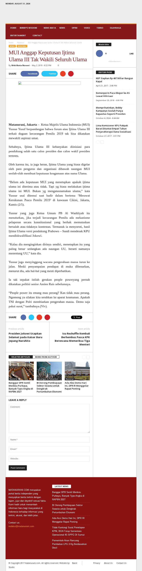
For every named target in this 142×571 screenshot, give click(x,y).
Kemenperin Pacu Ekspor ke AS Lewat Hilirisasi (113, 94)
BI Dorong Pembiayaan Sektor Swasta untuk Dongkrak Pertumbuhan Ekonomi (49, 387)
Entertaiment (18, 35)
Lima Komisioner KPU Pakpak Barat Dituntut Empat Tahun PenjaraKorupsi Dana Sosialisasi (113, 128)
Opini (74, 27)
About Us (108, 563)
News (62, 27)
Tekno (99, 27)
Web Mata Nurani (20, 65)
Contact (37, 35)
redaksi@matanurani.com (21, 526)
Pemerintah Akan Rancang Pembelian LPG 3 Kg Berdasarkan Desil (69, 544)
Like (132, 53)
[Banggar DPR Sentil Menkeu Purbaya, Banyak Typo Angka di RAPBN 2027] (21, 371)
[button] (131, 31)
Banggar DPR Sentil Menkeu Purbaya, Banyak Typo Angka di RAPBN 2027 (21, 387)
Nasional (22, 46)
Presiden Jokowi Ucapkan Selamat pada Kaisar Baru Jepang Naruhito (25, 337)
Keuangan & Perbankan (48, 379)
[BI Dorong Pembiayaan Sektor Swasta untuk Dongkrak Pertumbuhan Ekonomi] (49, 371)
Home (13, 27)
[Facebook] (123, 4)
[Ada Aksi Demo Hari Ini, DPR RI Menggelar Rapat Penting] (77, 371)
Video (87, 27)
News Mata (50, 27)
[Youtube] (134, 4)
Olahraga (115, 27)
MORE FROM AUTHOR (46, 357)
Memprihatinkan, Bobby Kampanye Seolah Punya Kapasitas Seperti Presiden (111, 110)
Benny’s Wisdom (28, 27)
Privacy (96, 563)
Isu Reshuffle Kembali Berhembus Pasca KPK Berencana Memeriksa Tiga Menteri (72, 339)
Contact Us (121, 563)
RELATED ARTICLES (20, 357)
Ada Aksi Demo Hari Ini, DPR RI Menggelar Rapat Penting (77, 385)
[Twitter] (128, 4)
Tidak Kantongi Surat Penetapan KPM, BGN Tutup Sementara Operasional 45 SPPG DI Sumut (68, 531)
